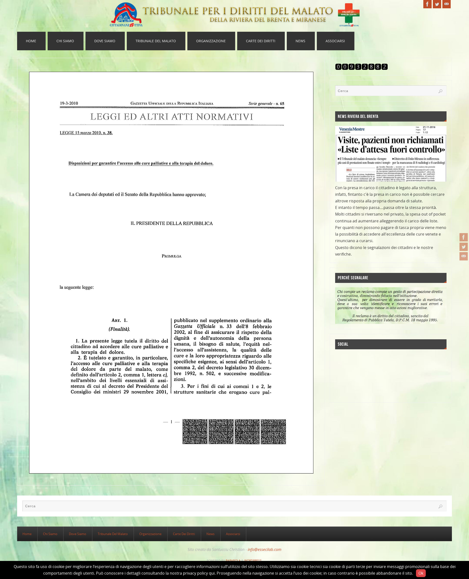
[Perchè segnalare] (391, 305)
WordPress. (253, 560)
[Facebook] (463, 237)
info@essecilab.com (264, 549)
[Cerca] (440, 91)
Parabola (233, 560)
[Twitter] (463, 247)
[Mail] (463, 256)
